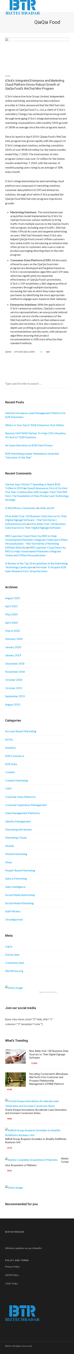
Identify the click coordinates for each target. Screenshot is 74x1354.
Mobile (9, 845)
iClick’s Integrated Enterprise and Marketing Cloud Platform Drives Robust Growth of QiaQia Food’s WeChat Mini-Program (34, 84)
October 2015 (13, 688)
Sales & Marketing (16, 878)
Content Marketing (16, 780)
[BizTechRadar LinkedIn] (45, 1248)
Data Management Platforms (22, 813)
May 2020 (11, 614)
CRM (8, 788)
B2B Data (11, 764)
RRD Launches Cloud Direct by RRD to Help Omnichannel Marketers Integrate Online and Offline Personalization (35, 551)
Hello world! (47, 508)
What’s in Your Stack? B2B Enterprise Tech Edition (34, 425)
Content (10, 772)
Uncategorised (14, 919)
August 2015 (12, 704)
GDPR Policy (12, 1275)
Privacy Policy (12, 1266)
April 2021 (11, 606)
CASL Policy (11, 1283)
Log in (8, 946)
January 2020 (13, 647)
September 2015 (15, 696)
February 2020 (14, 638)
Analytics (10, 747)
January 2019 (13, 655)
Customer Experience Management (26, 804)
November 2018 (15, 671)
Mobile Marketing (16, 854)
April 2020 (11, 622)
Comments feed (14, 962)
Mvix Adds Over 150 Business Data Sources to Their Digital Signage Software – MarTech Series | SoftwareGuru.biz (36, 519)
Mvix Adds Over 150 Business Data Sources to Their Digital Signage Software (48, 1054)
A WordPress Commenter (20, 508)
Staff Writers (13, 911)
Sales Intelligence (15, 886)
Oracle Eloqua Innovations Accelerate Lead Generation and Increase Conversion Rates (36, 1111)
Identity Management (18, 821)
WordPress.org (14, 970)
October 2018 (13, 679)
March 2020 (12, 630)
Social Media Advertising (20, 894)
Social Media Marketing (19, 903)
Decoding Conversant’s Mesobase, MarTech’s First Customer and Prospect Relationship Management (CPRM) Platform (48, 1079)
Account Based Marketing (20, 731)
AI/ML (9, 739)
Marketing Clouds (16, 837)
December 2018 (14, 663)
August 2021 (12, 598)
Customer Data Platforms (20, 796)
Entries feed (12, 954)
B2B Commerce (14, 755)
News (7, 76)
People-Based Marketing (20, 870)
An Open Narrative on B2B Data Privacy (29, 445)
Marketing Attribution (18, 829)
